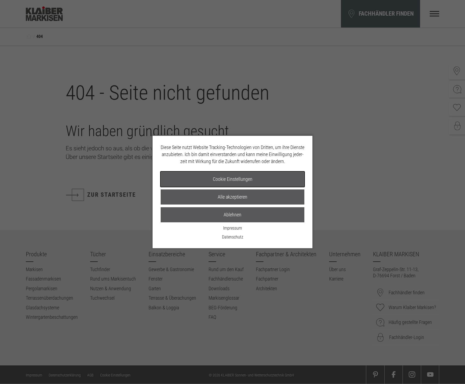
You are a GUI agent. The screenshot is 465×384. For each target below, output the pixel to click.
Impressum (232, 228)
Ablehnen (232, 214)
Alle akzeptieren (232, 197)
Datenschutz (232, 237)
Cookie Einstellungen (232, 179)
